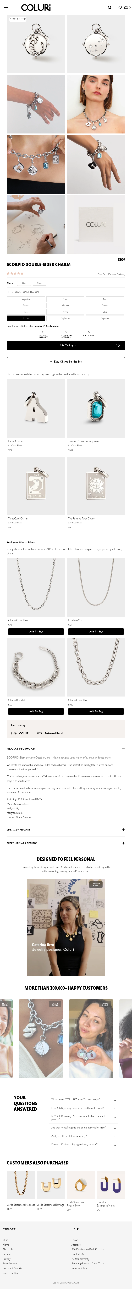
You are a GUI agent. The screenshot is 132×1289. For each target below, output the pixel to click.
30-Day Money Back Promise (88, 1249)
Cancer (105, 305)
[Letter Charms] (36, 408)
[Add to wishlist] (118, 346)
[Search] (110, 7)
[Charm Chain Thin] (36, 587)
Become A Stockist (13, 1268)
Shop (5, 1240)
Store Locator (10, 1263)
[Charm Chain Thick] (96, 667)
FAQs (75, 1240)
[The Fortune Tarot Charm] (96, 486)
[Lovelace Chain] (96, 587)
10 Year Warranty (80, 1259)
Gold (24, 283)
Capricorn (105, 318)
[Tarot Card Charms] (36, 486)
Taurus (26, 305)
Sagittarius (65, 318)
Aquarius (26, 299)
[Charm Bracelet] (36, 667)
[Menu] (6, 8)
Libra (105, 311)
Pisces (65, 299)
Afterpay (76, 1245)
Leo (26, 311)
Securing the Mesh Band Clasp (88, 1263)
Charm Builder (10, 1273)
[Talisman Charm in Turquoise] (96, 408)
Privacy (6, 1259)
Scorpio (26, 318)
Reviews (7, 1254)
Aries (105, 299)
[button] (15, 273)
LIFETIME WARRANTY (18, 829)
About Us (8, 1249)
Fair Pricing (18, 725)
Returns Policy (79, 1268)
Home (6, 1245)
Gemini (65, 305)
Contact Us (78, 1254)
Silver (39, 283)
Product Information (21, 748)
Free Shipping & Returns (22, 843)
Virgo (65, 311)
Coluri (75, 1282)
